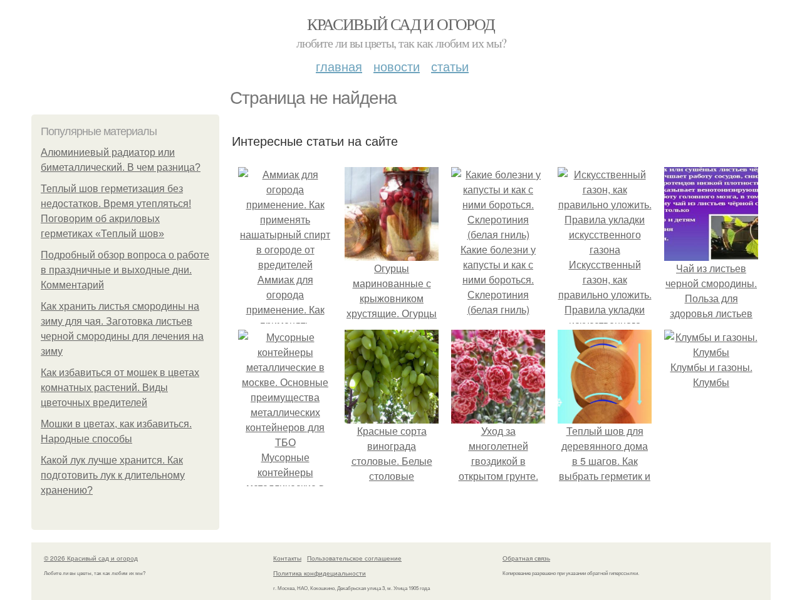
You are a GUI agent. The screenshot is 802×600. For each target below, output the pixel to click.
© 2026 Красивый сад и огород (91, 558)
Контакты (287, 558)
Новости (396, 66)
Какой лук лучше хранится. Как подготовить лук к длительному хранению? (113, 475)
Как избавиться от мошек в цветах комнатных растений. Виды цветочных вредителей (120, 387)
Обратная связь (526, 558)
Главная (339, 66)
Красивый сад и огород (400, 23)
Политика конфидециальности (319, 573)
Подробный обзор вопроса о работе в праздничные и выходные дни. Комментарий (125, 270)
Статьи (450, 66)
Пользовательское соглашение (354, 558)
